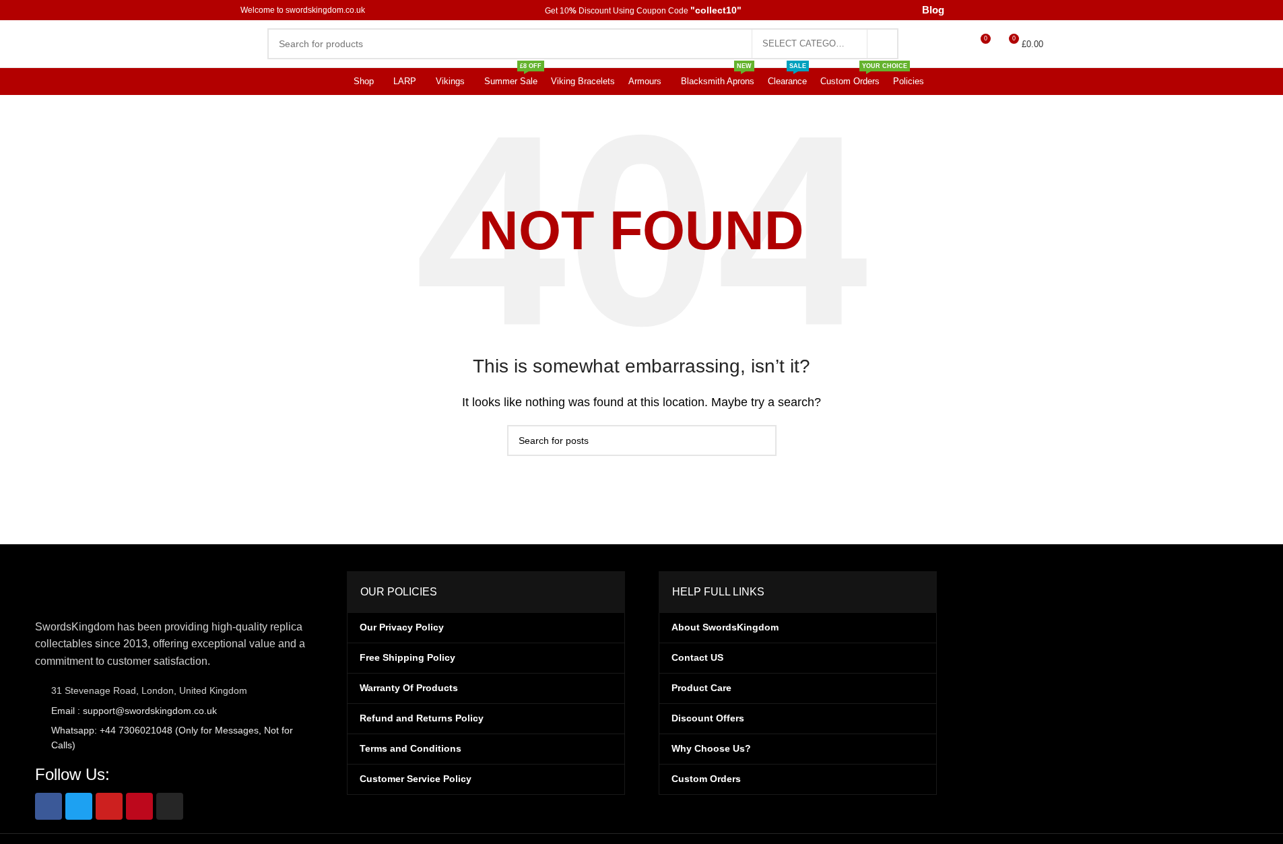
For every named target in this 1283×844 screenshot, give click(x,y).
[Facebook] (48, 806)
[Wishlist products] (955, 43)
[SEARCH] (882, 43)
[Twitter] (78, 806)
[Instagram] (169, 806)
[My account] (931, 43)
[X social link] (983, 10)
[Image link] (102, 587)
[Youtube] (109, 806)
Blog (933, 10)
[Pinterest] (139, 806)
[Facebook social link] (966, 10)
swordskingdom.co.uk (329, 10)
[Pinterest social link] (1034, 10)
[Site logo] (307, 42)
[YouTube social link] (1017, 10)
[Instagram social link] (1000, 10)
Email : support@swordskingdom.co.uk (133, 710)
